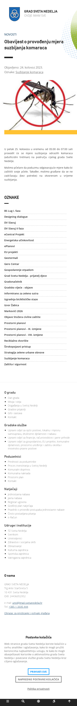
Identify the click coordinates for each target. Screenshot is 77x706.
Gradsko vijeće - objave (18, 287)
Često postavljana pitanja (22, 513)
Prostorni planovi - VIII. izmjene (23, 334)
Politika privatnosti (38, 688)
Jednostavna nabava (19, 494)
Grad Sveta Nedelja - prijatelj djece (25, 275)
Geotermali (11, 258)
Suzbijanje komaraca (29, 72)
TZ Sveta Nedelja (17, 530)
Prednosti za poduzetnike (22, 461)
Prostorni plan (15, 477)
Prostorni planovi (15, 323)
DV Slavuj (10, 222)
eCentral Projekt (14, 234)
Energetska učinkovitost (19, 240)
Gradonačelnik (13, 281)
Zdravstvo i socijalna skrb (22, 542)
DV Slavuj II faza (14, 228)
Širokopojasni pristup (17, 346)
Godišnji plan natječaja (20, 505)
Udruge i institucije (17, 525)
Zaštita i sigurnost (15, 364)
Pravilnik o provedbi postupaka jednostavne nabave (36, 509)
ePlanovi (9, 246)
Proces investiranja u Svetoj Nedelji (27, 465)
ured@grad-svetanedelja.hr (27, 602)
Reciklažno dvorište (16, 340)
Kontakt (12, 417)
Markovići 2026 (13, 311)
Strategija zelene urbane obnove (24, 352)
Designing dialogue (16, 216)
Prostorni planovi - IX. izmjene (22, 329)
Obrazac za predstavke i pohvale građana (27, 613)
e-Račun (12, 517)
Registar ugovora (17, 502)
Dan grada (13, 397)
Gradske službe (15, 425)
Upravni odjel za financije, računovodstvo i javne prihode (39, 437)
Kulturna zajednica (18, 550)
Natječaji (10, 489)
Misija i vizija (14, 401)
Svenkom (13, 534)
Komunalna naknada (19, 473)
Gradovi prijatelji (17, 409)
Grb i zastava (15, 413)
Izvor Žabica (11, 305)
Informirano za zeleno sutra (21, 293)
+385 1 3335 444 (18, 606)
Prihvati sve (38, 671)
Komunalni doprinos (19, 469)
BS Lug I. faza (12, 210)
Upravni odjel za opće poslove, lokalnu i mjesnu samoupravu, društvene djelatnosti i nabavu (34, 432)
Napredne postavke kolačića (38, 679)
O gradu (10, 392)
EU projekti (11, 252)
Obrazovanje (15, 546)
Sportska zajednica (18, 553)
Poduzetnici (12, 456)
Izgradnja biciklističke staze (21, 299)
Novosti (10, 34)
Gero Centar (11, 264)
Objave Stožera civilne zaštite (22, 317)
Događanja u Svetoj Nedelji (23, 405)
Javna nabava (15, 498)
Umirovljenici (15, 538)
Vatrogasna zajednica (19, 557)
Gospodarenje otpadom (18, 270)
